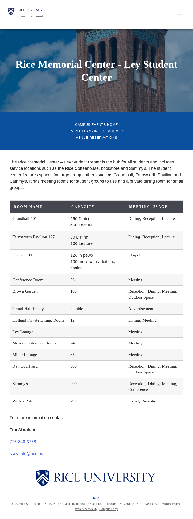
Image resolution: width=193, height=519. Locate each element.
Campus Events (31, 16)
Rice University (30, 10)
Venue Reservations (96, 137)
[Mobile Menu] (179, 15)
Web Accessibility (86, 509)
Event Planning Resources (96, 131)
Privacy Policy (170, 504)
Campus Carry (108, 509)
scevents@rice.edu (28, 453)
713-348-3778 (23, 441)
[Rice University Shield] (11, 13)
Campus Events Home (96, 124)
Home (96, 498)
